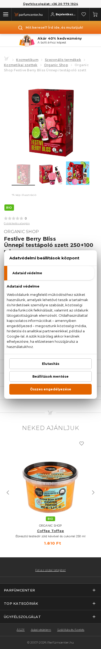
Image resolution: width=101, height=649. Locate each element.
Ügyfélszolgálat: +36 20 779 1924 (50, 4)
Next (93, 492)
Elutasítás (50, 364)
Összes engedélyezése (50, 389)
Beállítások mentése (50, 376)
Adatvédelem (41, 630)
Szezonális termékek (63, 60)
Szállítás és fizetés (70, 630)
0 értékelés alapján (17, 223)
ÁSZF (21, 630)
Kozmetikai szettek (21, 65)
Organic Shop (56, 65)
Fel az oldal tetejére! (50, 570)
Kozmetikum (27, 60)
